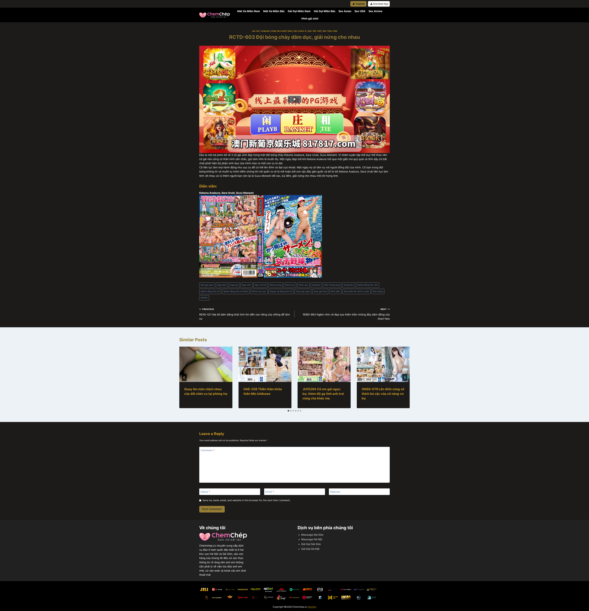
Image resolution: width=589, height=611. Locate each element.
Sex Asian (345, 11)
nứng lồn (349, 285)
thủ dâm (335, 291)
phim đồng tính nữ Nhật (235, 291)
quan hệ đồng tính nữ (281, 291)
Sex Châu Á (300, 31)
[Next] (404, 377)
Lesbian (265, 31)
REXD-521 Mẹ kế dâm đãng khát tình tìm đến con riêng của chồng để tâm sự (244, 314)
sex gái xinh (320, 291)
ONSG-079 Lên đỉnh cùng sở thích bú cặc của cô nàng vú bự (383, 393)
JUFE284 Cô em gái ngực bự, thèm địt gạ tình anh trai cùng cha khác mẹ (323, 393)
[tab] (288, 411)
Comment (208, 450)
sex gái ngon (303, 291)
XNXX (204, 297)
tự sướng (378, 291)
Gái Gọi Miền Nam (299, 11)
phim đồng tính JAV (367, 285)
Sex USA (359, 11)
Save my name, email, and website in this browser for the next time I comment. (247, 500)
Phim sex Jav (259, 291)
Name (205, 491)
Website (335, 491)
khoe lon (290, 285)
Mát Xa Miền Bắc (274, 11)
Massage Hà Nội (311, 539)
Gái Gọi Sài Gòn (311, 544)
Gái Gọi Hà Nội (310, 548)
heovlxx (312, 606)
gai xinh (246, 285)
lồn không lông (332, 285)
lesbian (316, 285)
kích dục (303, 285)
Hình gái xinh (309, 18)
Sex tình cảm (330, 31)
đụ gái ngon (207, 285)
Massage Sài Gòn (312, 534)
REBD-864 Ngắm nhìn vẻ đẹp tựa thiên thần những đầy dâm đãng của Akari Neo (346, 314)
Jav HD (255, 31)
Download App (380, 3)
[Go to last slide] (184, 377)
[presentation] (205, 364)
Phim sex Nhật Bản (281, 31)
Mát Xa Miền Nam (248, 11)
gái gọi (234, 285)
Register (360, 3)
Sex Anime (375, 11)
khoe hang (275, 285)
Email (269, 491)
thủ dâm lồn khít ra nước (356, 291)
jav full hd (260, 285)
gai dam (222, 285)
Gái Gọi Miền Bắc (324, 11)
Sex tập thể (314, 31)
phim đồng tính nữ (210, 291)
